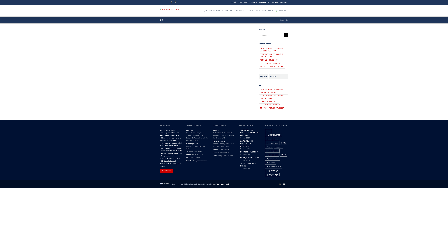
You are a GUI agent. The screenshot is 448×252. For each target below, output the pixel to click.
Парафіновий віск (273, 159)
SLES (268, 131)
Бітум (269, 139)
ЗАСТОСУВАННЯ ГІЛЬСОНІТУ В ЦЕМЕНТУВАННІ (246, 143)
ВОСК (283, 143)
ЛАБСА (283, 155)
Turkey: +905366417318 (260, 2)
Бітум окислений (272, 143)
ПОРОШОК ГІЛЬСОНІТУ (268, 60)
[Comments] (283, 76)
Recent (273, 76)
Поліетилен (271, 163)
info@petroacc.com (280, 2)
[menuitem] (214, 10)
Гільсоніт (278, 147)
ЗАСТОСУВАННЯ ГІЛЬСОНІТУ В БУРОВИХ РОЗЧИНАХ (249, 132)
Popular (263, 76)
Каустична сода (272, 155)
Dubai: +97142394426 (239, 2)
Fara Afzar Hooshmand (220, 184)
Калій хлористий (272, 151)
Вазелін (269, 147)
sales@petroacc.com (199, 161)
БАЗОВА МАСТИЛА (274, 135)
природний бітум (272, 175)
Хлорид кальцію (272, 171)
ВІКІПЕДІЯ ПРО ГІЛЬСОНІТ (270, 63)
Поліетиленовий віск (274, 167)
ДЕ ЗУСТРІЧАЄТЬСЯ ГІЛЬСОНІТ (272, 66)
